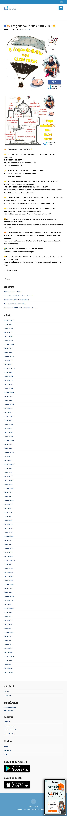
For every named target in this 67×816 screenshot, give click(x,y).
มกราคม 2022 (8, 504)
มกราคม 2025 (8, 360)
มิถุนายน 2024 (8, 388)
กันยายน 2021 (8, 520)
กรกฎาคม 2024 (8, 384)
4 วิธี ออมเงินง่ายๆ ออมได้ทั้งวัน (13, 292)
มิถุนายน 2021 (8, 532)
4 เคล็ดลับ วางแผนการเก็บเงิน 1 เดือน (14, 304)
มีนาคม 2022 (8, 496)
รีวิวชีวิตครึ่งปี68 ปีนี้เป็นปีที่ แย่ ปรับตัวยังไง (16, 300)
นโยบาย (36, 806)
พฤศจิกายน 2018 (9, 656)
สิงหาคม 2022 (8, 476)
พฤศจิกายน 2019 (9, 608)
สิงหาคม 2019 (8, 620)
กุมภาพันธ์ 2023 (9, 452)
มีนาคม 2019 (7, 640)
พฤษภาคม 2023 (9, 440)
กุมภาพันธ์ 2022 (9, 500)
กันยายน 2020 (8, 568)
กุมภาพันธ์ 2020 (9, 596)
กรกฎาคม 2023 (8, 432)
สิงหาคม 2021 (8, 524)
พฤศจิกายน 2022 (9, 464)
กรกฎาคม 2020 (9, 576)
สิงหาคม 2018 (8, 668)
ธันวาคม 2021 (8, 508)
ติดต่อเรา (31, 806)
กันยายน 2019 (8, 616)
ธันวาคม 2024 (8, 364)
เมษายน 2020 (8, 588)
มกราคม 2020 (8, 600)
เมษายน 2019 (8, 636)
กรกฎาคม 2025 (8, 336)
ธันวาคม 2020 (8, 556)
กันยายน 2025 (8, 328)
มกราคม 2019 (8, 648)
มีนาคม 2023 (8, 448)
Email (6, 746)
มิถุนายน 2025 (8, 340)
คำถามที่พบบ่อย (9, 734)
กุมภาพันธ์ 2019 (8, 644)
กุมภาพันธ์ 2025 (9, 356)
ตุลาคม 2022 (8, 468)
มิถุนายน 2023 (8, 436)
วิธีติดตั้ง (7, 722)
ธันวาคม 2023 (8, 412)
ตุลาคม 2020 (8, 564)
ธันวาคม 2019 (8, 604)
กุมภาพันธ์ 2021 (8, 548)
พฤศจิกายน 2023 (9, 416)
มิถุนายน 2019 (8, 628)
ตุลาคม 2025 (8, 324)
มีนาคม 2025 (8, 352)
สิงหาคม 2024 (8, 380)
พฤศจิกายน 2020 (9, 560)
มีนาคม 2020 (8, 592)
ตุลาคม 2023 (8, 420)
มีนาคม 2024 (8, 400)
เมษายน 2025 (8, 348)
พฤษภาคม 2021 (8, 536)
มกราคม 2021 (8, 552)
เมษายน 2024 (8, 396)
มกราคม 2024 (8, 408)
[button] (61, 8)
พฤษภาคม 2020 (9, 584)
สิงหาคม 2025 (8, 332)
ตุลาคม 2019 (8, 612)
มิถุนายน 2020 (8, 580)
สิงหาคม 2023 (8, 428)
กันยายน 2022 (8, 472)
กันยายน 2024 (8, 376)
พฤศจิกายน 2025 (9, 320)
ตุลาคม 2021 (8, 516)
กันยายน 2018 (8, 664)
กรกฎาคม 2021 (8, 528)
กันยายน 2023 (8, 424)
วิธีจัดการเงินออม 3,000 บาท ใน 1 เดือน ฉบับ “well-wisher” (21, 308)
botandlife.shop (10, 707)
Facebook (7, 750)
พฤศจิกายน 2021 (9, 512)
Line (5, 754)
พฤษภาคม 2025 (9, 344)
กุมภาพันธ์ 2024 (9, 404)
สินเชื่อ (7, 691)
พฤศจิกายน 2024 (9, 368)
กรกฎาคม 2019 (8, 624)
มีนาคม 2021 (7, 544)
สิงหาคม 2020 (8, 572)
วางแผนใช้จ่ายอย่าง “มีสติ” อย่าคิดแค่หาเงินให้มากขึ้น (19, 296)
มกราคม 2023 (8, 456)
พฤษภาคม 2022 (9, 488)
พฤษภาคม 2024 (9, 392)
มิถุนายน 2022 (8, 484)
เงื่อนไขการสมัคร (10, 726)
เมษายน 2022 (8, 492)
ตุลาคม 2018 (8, 660)
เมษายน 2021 (8, 540)
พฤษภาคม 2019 (8, 632)
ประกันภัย (8, 695)
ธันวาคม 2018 (8, 652)
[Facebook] (61, 2)
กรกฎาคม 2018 (8, 672)
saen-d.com (8, 710)
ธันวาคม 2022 (8, 460)
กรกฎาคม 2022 (8, 480)
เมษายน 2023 (8, 444)
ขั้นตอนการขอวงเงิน (11, 730)
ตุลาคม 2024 (8, 372)
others (29, 29)
